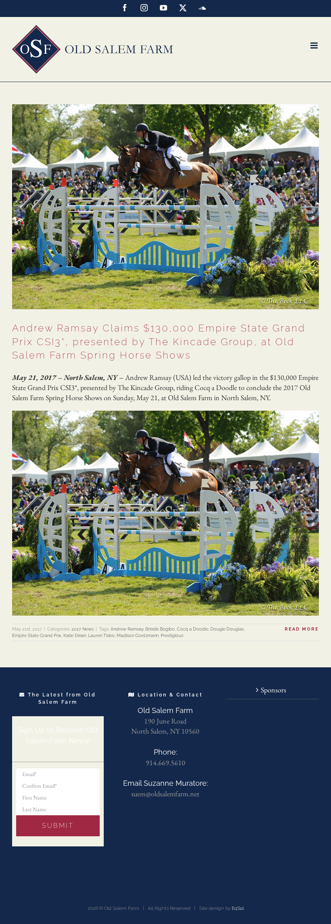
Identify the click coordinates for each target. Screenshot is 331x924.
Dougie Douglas (227, 629)
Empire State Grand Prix (36, 635)
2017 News (82, 629)
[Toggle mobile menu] (314, 45)
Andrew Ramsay (127, 629)
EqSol (238, 908)
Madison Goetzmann (138, 635)
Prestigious (172, 635)
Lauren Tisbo (101, 635)
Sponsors (273, 689)
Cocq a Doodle (192, 629)
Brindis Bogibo (160, 629)
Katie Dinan (74, 635)
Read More (302, 629)
